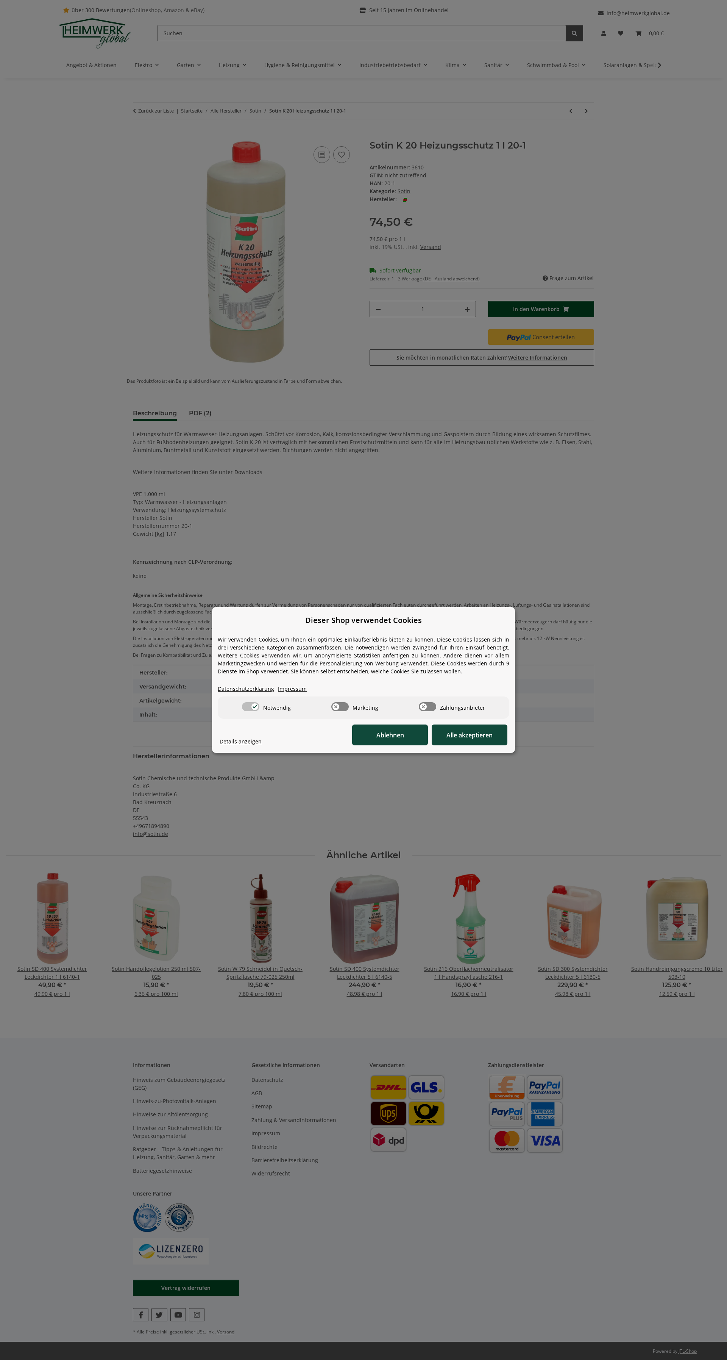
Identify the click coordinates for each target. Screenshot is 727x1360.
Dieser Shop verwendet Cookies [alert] (363, 620)
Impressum (292, 688)
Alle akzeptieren (469, 735)
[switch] (250, 706)
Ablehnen (390, 735)
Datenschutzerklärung (246, 688)
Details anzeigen (241, 741)
